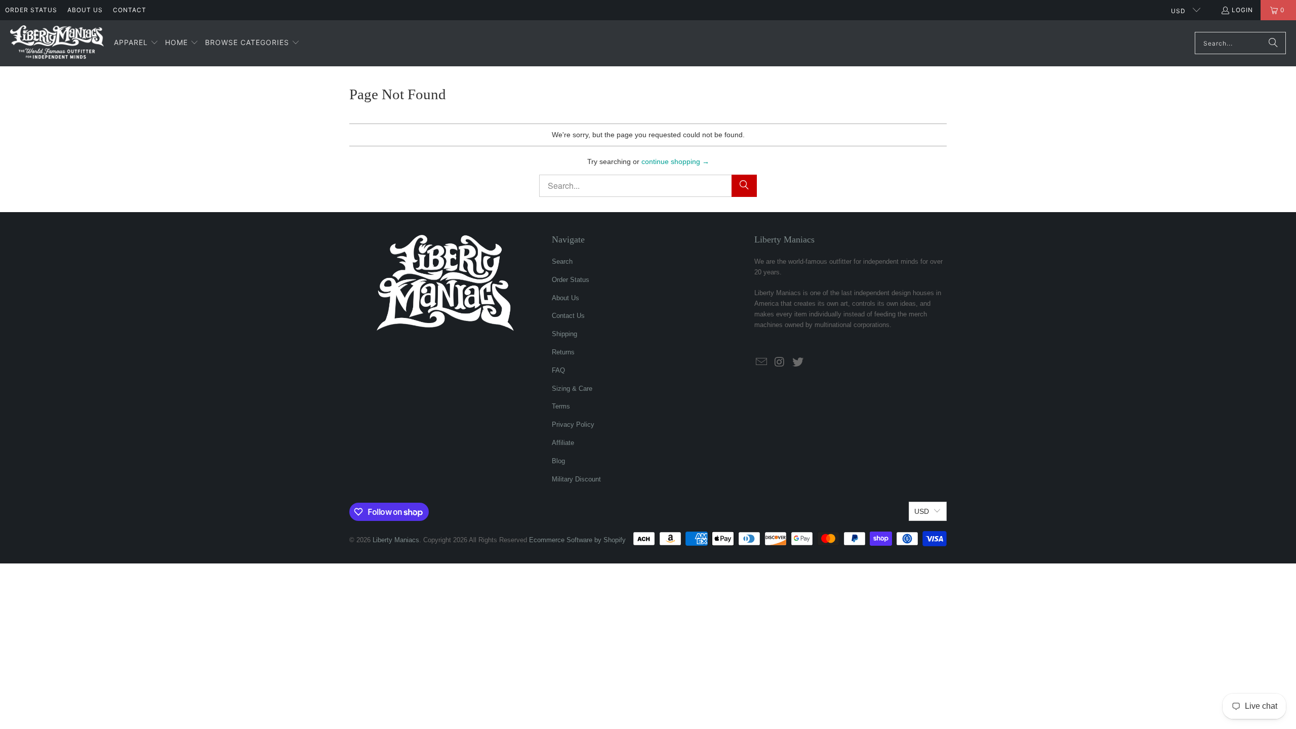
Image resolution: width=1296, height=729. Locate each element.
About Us (85, 10)
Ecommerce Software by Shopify (577, 540)
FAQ (558, 370)
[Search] (1273, 43)
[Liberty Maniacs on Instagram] (780, 362)
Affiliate (563, 443)
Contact (129, 10)
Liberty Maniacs (396, 540)
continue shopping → (675, 161)
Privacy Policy (573, 424)
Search (562, 261)
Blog (558, 461)
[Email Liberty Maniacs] (762, 362)
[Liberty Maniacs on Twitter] (797, 362)
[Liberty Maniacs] (57, 43)
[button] (136, 43)
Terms (561, 406)
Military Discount (576, 479)
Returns (563, 352)
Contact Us (568, 315)
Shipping (564, 334)
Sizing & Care (572, 388)
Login (1242, 10)
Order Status (31, 10)
